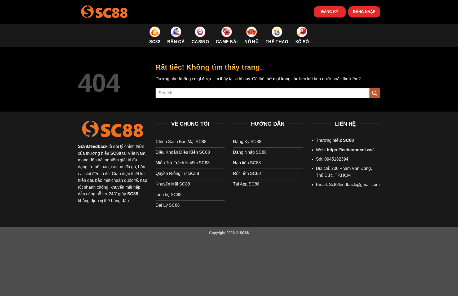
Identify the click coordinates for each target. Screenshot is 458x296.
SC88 (154, 41)
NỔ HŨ (251, 41)
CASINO (200, 41)
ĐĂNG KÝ (329, 12)
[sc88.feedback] (104, 12)
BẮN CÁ (176, 41)
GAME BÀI (227, 41)
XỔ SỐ (302, 41)
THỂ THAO (277, 41)
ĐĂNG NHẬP (364, 12)
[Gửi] (374, 93)
